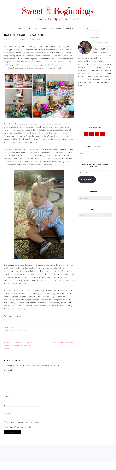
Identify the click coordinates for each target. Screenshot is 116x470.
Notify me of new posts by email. (18, 427)
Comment (8, 370)
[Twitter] (91, 134)
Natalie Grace (23, 330)
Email (7, 405)
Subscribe (87, 179)
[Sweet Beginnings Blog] (58, 22)
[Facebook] (86, 134)
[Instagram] (97, 134)
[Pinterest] (102, 134)
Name (7, 396)
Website (7, 414)
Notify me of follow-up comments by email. (22, 422)
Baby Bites (15, 327)
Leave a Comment (35, 39)
